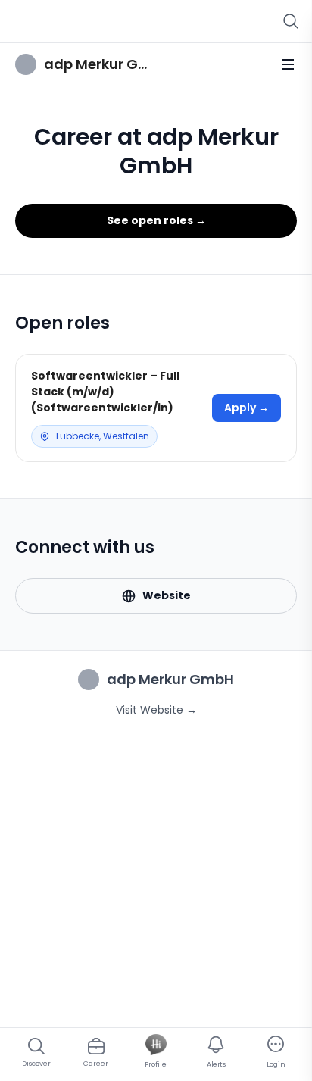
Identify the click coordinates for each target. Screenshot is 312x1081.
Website (166, 595)
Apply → (246, 407)
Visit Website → (156, 709)
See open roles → (156, 220)
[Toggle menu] (288, 64)
